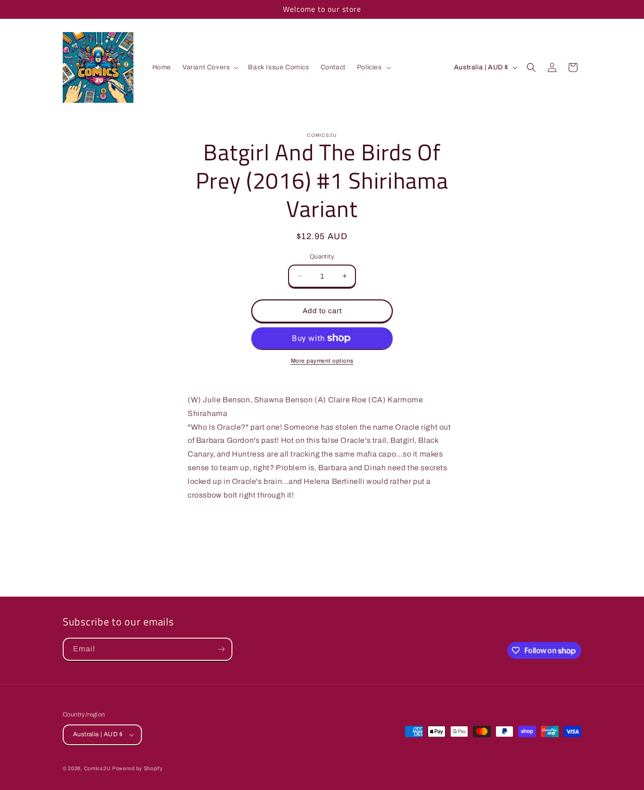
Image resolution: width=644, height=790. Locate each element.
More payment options (322, 361)
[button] (209, 67)
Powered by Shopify (137, 768)
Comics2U (97, 768)
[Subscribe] (221, 649)
